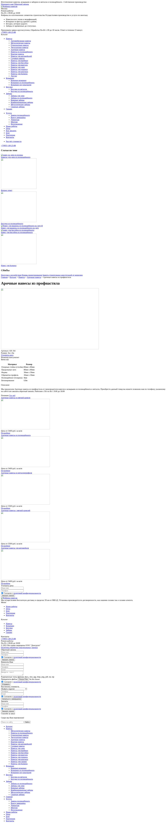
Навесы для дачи (18, 67)
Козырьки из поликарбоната (22, 83)
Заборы (9, 94)
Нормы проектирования (32, 275)
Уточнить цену (7, 355)
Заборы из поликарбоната (21, 98)
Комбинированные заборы (22, 102)
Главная (9, 797)
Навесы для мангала (19, 65)
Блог (8, 133)
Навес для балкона (8, 266)
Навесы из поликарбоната (22, 52)
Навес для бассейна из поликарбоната (17, 232)
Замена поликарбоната (20, 115)
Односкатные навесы (20, 45)
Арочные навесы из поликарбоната (16, 435)
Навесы (9, 39)
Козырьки (10, 78)
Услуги (9, 113)
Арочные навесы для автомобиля (15, 548)
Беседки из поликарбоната (22, 91)
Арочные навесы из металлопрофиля (16, 473)
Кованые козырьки (18, 80)
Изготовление (16, 124)
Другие (14, 76)
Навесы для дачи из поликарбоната (15, 157)
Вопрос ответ (6, 190)
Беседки (9, 87)
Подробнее (5, 433)
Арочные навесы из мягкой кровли (15, 398)
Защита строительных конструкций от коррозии (62, 275)
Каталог (9, 726)
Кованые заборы (17, 100)
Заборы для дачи (17, 96)
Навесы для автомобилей (21, 56)
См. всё (12, 395)
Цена (8, 128)
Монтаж (14, 122)
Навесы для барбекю (19, 61)
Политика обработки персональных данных (19, 648)
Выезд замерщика (18, 117)
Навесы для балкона (19, 74)
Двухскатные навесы (19, 47)
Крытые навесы (17, 54)
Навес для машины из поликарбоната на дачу (20, 228)
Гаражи (9, 109)
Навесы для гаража (19, 762)
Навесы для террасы (19, 69)
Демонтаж (15, 120)
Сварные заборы (18, 107)
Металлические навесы (20, 43)
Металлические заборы (20, 105)
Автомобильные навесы (21, 41)
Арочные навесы (18, 50)
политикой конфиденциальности (27, 593)
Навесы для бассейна (19, 63)
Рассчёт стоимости (14, 141)
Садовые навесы (18, 58)
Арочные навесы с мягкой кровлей (15, 510)
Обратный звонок (21, 4)
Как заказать (11, 131)
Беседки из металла (19, 89)
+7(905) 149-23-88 (8, 32)
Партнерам (10, 135)
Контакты (10, 137)
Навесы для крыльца (19, 72)
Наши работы (11, 126)
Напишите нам (7, 4)
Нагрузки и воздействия (11, 275)
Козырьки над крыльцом (21, 85)
